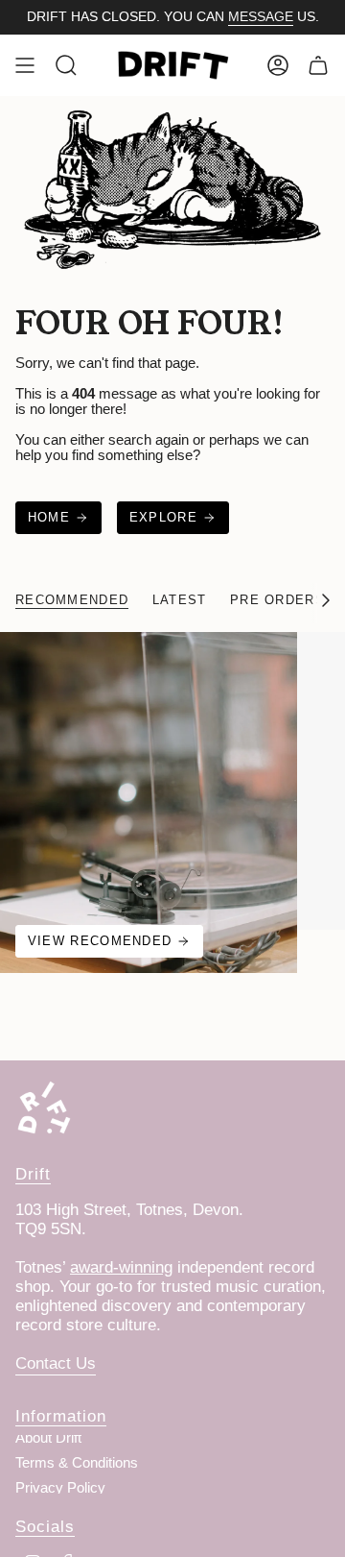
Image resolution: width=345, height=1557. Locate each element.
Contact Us (55, 1363)
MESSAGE (260, 16)
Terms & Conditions (76, 1463)
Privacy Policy (60, 1488)
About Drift (48, 1438)
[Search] (66, 65)
